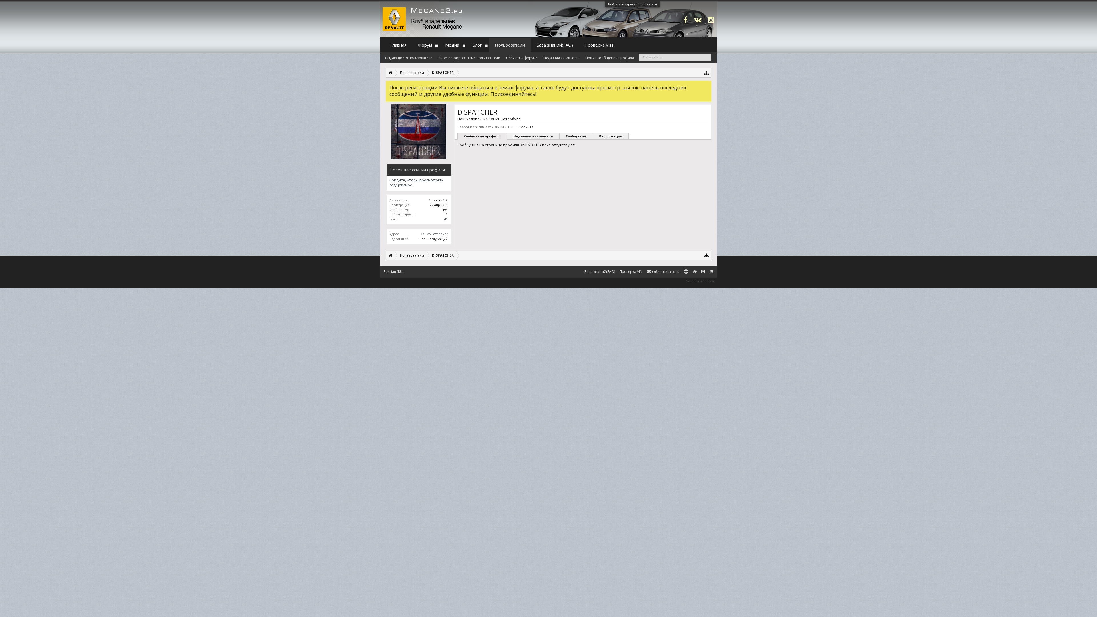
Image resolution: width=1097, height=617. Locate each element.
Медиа (452, 45)
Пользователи (510, 45)
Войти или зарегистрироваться (632, 4)
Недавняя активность (533, 136)
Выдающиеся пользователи (409, 57)
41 (446, 219)
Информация (610, 136)
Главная (398, 45)
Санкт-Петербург (434, 234)
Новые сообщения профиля (609, 57)
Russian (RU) (393, 271)
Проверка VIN (598, 45)
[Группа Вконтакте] (697, 19)
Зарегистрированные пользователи (469, 57)
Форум (425, 45)
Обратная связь (665, 271)
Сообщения (576, 136)
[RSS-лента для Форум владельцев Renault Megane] (711, 272)
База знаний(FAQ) (554, 45)
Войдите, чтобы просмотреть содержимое (416, 183)
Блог (477, 45)
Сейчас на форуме (522, 57)
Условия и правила (701, 281)
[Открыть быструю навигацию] (706, 72)
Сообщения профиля (482, 136)
